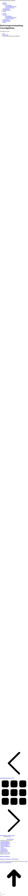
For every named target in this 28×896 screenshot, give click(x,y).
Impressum (2, 859)
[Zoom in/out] (4, 894)
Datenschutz (8, 859)
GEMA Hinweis (4, 851)
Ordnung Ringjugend (5, 844)
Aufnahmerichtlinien (4, 841)
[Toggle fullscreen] (3, 894)
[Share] (1, 894)
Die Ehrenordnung (4, 845)
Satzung (2, 847)
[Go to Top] (14, 891)
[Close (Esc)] (0, 894)
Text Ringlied (3, 848)
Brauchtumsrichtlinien (5, 842)
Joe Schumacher (7, 862)
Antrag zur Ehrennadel (5, 846)
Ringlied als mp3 (4, 850)
